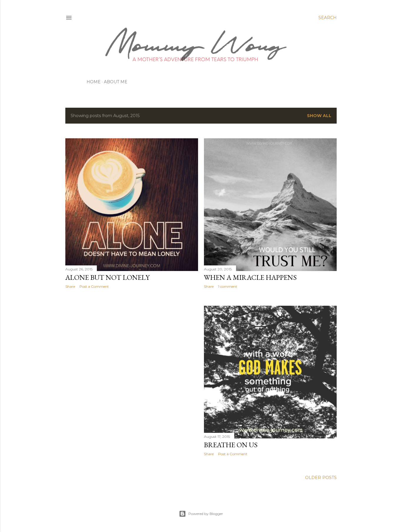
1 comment (227, 286)
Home (94, 81)
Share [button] (70, 286)
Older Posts (321, 477)
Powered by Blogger (205, 513)
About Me (115, 81)
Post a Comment (94, 286)
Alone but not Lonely (107, 277)
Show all (319, 115)
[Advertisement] (131, 344)
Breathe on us (231, 444)
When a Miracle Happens (250, 277)
